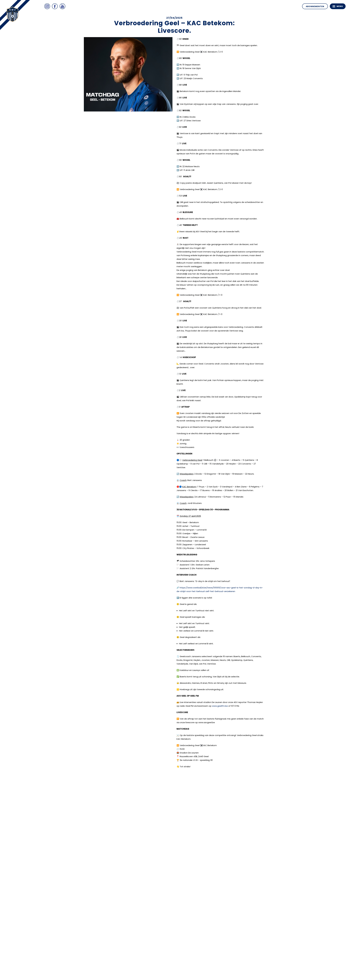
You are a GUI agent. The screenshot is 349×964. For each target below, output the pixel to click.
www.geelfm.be (220, 705)
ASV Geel (13, 15)
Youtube (62, 6)
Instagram (47, 6)
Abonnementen (315, 6)
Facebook (55, 6)
